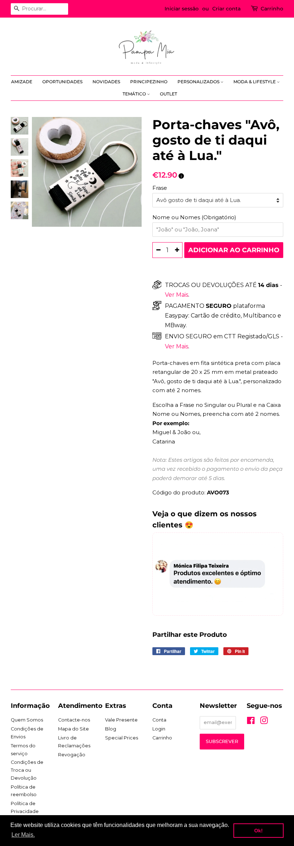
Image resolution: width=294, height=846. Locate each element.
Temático (135, 94)
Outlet (168, 94)
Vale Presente (121, 720)
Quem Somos (27, 720)
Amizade (21, 81)
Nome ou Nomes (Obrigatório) (194, 217)
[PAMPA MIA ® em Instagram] (264, 722)
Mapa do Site (73, 729)
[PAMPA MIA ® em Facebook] (251, 722)
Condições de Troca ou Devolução (27, 770)
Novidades (106, 81)
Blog (110, 729)
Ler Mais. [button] (23, 835)
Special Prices (121, 738)
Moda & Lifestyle (255, 81)
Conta (159, 720)
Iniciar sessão (182, 8)
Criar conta (226, 8)
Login (158, 729)
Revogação (71, 754)
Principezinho (148, 81)
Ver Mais (176, 294)
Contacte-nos (74, 720)
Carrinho (272, 8)
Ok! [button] (258, 830)
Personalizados (198, 81)
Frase (159, 187)
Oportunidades (62, 81)
